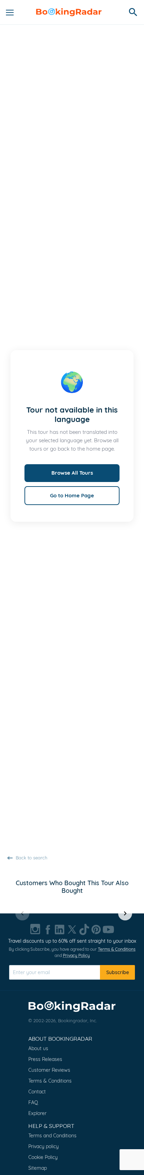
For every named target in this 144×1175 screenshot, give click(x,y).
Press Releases (45, 1059)
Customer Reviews (49, 1070)
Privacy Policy (76, 955)
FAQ (33, 1102)
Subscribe (117, 972)
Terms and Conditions (52, 1135)
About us (38, 1048)
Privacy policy (43, 1146)
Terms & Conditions (117, 949)
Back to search (30, 857)
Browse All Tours (72, 472)
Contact (37, 1092)
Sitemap (37, 1168)
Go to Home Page (72, 495)
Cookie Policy (43, 1157)
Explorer (37, 1113)
